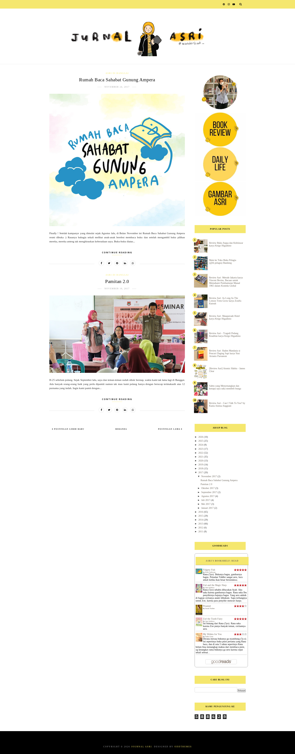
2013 (201, 523)
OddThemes (183, 746)
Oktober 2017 (208, 488)
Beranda (121, 429)
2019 (201, 464)
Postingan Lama (169, 429)
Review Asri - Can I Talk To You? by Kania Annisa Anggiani (227, 404)
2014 (201, 519)
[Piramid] (199, 614)
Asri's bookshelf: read (222, 561)
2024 (201, 445)
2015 (201, 516)
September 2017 (209, 492)
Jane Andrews (209, 588)
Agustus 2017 (208, 496)
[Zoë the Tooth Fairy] (199, 625)
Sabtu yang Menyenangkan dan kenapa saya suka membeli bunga (225, 387)
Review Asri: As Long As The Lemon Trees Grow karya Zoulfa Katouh (225, 301)
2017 (201, 472)
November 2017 (209, 476)
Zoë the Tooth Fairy (212, 619)
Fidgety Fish (209, 570)
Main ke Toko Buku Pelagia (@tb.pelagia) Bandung (222, 261)
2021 (201, 456)
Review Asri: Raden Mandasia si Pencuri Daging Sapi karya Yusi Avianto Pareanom (224, 353)
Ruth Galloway (210, 572)
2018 (201, 468)
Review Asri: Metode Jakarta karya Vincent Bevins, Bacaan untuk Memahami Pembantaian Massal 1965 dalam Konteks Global (226, 281)
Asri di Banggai (117, 73)
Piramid (207, 606)
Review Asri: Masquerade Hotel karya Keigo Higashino (224, 317)
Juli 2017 (206, 500)
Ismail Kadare (210, 608)
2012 (201, 527)
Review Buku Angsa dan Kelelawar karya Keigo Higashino (226, 244)
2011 (201, 531)
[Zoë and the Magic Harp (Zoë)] (199, 592)
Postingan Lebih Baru (68, 429)
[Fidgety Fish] (199, 573)
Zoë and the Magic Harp (215, 585)
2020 (201, 460)
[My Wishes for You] (199, 641)
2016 (201, 512)
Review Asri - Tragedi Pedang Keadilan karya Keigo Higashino (225, 334)
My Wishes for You (212, 634)
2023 (201, 449)
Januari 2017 (207, 508)
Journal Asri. (142, 746)
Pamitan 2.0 (117, 281)
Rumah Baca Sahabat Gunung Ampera (117, 79)
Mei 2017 (206, 504)
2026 (201, 437)
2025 (201, 441)
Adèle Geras (209, 637)
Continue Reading (117, 252)
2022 (201, 453)
